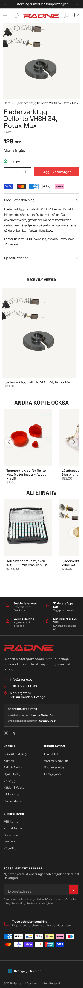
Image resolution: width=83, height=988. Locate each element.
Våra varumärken (56, 761)
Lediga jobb (52, 774)
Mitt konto (11, 821)
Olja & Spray (12, 774)
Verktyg (9, 781)
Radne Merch (13, 801)
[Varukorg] (76, 15)
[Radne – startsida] (29, 648)
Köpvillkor (11, 848)
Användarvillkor (36, 903)
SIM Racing (11, 794)
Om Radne (51, 754)
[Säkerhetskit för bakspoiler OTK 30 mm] (28, 437)
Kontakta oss (13, 828)
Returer (9, 842)
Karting (9, 761)
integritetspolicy (14, 903)
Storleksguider (54, 767)
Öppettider (11, 835)
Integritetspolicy (52, 983)
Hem (7, 103)
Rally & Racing (13, 767)
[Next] (77, 4)
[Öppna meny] (6, 15)
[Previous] (6, 4)
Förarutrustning (15, 754)
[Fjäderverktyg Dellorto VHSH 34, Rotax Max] (39, 333)
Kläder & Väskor (15, 787)
